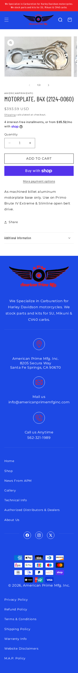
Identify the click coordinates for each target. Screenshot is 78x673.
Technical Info (15, 500)
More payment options (39, 181)
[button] (6, 19)
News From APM (18, 481)
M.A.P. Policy (15, 658)
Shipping (10, 114)
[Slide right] (48, 85)
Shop (8, 471)
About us (12, 520)
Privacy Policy (16, 600)
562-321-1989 (38, 438)
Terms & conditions (20, 619)
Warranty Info (15, 639)
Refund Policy (15, 609)
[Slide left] (29, 85)
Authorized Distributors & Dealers (32, 510)
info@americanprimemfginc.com (39, 402)
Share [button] (13, 222)
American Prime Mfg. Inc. (46, 585)
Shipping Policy (17, 629)
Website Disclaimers (21, 648)
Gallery (10, 490)
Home (9, 461)
